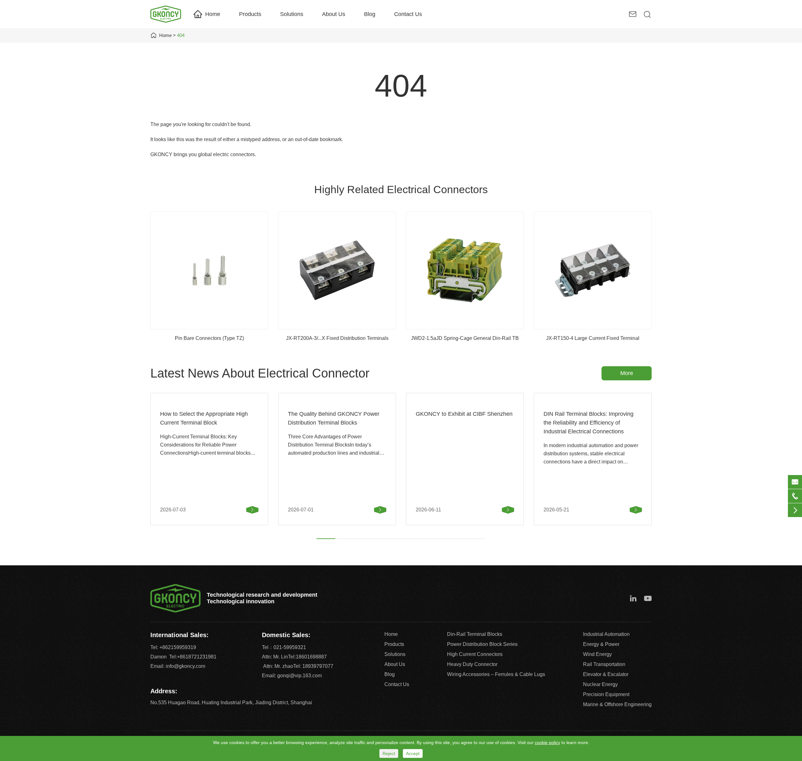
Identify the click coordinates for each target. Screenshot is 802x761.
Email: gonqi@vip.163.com (292, 675)
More (626, 373)
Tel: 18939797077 (313, 666)
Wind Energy (597, 654)
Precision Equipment (606, 694)
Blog (369, 14)
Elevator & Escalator (605, 674)
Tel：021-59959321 (284, 647)
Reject (389, 753)
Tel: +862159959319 (173, 647)
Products (250, 14)
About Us (333, 14)
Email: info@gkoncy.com (177, 666)
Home (212, 14)
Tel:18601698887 (307, 656)
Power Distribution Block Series (482, 644)
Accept (412, 753)
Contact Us (408, 14)
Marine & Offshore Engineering (617, 704)
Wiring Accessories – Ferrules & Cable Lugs (496, 674)
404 (181, 35)
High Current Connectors (475, 654)
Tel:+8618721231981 (192, 656)
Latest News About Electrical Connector (259, 373)
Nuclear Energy (600, 684)
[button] (325, 538)
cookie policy (547, 742)
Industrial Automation (606, 634)
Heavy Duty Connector (472, 664)
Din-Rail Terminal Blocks (474, 634)
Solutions (291, 14)
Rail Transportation (604, 664)
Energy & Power (601, 644)
